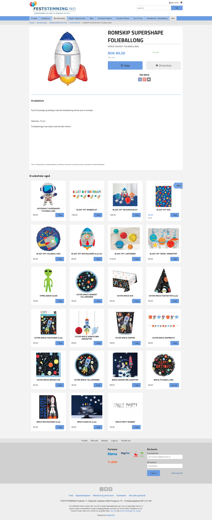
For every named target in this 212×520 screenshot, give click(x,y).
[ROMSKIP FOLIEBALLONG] (67, 57)
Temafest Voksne (122, 18)
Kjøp (127, 65)
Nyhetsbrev (121, 495)
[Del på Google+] (144, 79)
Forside (34, 18)
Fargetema (45, 18)
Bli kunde (94, 440)
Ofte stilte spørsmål (137, 495)
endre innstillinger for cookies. (130, 511)
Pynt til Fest (138, 18)
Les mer (113, 511)
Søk (176, 8)
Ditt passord (151, 462)
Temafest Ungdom (105, 18)
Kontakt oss (125, 440)
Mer (173, 18)
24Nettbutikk (110, 515)
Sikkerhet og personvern (103, 495)
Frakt (71, 495)
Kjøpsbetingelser (83, 495)
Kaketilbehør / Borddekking (157, 18)
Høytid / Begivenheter (77, 18)
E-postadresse (152, 453)
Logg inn (114, 440)
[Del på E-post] (149, 79)
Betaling (104, 440)
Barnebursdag (59, 18)
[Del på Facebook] (140, 79)
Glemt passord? (177, 473)
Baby (92, 18)
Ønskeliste (165, 65)
